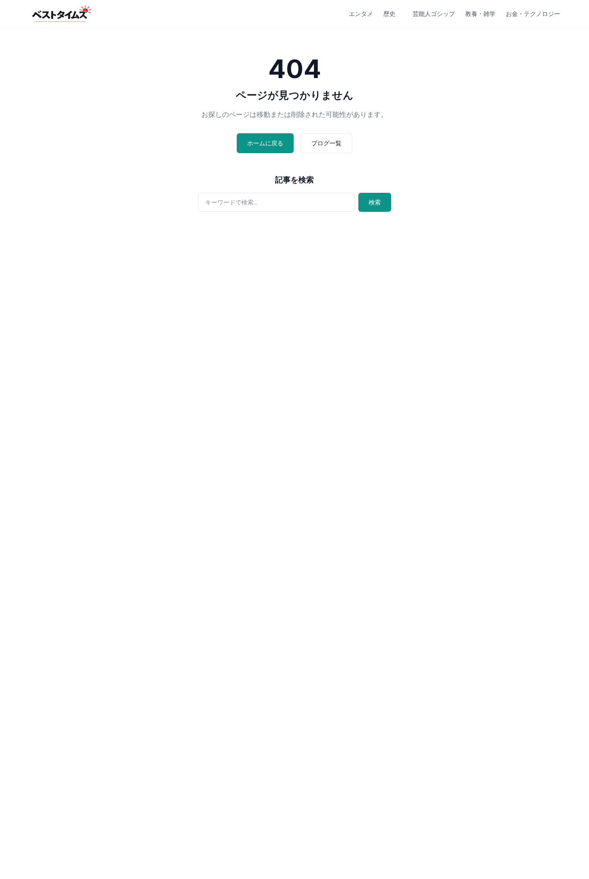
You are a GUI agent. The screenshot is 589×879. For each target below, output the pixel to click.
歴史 (389, 13)
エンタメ (361, 13)
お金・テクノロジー (533, 13)
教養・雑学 (480, 13)
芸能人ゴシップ (434, 13)
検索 (375, 202)
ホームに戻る (265, 143)
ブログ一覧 (326, 143)
